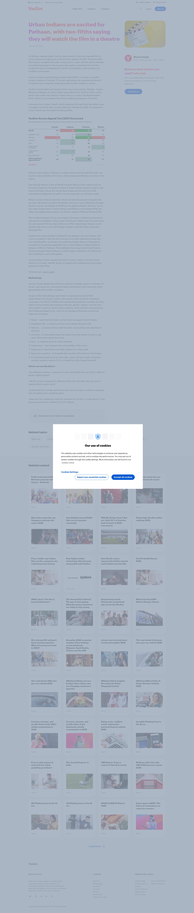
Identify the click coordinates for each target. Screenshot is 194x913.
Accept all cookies (123, 477)
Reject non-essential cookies (91, 477)
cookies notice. (68, 463)
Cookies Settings (69, 472)
